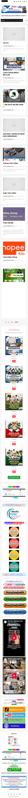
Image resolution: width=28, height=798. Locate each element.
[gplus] (20, 1)
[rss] (26, 1)
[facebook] (22, 1)
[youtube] (16, 1)
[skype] (14, 1)
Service (6, 43)
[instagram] (24, 1)
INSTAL (16, 497)
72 (12, 322)
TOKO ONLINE (8, 223)
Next (16, 322)
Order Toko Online (9, 193)
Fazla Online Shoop (10, 257)
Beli (14, 361)
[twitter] (18, 1)
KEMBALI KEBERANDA (16, 574)
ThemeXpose (16, 796)
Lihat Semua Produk (14, 477)
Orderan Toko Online (10, 163)
